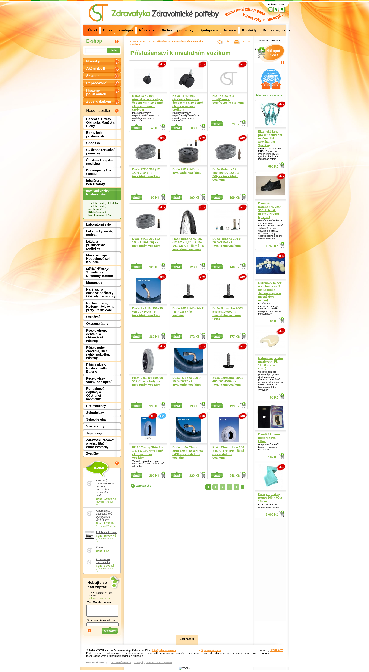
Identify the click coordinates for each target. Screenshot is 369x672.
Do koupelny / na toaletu (98, 172)
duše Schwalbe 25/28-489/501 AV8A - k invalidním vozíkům (228, 381)
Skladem (93, 76)
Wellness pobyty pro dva (159, 662)
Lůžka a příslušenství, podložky (96, 245)
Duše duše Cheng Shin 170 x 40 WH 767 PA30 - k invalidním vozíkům (188, 452)
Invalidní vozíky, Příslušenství (98, 192)
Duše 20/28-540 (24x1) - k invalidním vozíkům (188, 312)
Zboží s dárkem (98, 101)
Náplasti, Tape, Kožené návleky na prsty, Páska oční (100, 306)
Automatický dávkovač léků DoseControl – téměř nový (104, 515)
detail (136, 128)
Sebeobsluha (96, 419)
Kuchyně (139, 662)
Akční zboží (95, 68)
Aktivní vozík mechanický (103, 561)
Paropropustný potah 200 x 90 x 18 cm (270, 497)
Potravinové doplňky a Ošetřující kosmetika (95, 394)
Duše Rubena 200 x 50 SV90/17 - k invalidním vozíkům (186, 381)
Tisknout (245, 41)
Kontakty (249, 30)
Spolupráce (208, 30)
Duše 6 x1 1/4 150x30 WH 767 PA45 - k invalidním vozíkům (147, 312)
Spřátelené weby (211, 650)
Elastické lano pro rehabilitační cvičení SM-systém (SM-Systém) (270, 138)
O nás (107, 30)
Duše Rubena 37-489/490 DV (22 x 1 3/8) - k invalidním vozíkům (225, 174)
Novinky (93, 61)
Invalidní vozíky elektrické (103, 203)
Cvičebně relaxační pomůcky (100, 151)
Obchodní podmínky (176, 30)
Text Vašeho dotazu (99, 602)
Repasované (96, 83)
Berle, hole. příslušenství (95, 134)
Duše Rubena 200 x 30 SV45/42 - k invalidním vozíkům (226, 242)
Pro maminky (96, 406)
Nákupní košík (269, 45)
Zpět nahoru (187, 639)
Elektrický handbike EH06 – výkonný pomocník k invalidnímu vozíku (106, 488)
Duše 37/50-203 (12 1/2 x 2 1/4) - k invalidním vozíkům (146, 173)
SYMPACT (276, 650)
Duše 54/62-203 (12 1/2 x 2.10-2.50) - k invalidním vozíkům (146, 242)
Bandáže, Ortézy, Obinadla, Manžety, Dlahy (100, 122)
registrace (264, 40)
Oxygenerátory (97, 323)
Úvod (133, 41)
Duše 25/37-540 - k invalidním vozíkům (186, 171)
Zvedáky (92, 453)
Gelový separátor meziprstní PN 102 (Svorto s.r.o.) (270, 363)
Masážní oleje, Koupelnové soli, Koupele (98, 259)
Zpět (226, 41)
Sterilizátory (95, 426)
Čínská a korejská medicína (99, 161)
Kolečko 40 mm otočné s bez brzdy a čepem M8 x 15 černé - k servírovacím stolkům (147, 102)
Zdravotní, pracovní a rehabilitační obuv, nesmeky (100, 443)
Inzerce (97, 467)
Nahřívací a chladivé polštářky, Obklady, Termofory (101, 293)
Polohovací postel (106, 532)
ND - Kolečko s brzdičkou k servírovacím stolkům (228, 99)
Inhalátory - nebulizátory (95, 182)
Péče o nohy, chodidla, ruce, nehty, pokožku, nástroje (98, 353)
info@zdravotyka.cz (99, 598)
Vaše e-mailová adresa (101, 620)
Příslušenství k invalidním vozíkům (100, 214)
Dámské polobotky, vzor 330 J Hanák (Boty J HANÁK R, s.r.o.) (269, 210)
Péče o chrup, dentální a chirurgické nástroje (96, 336)
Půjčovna (146, 30)
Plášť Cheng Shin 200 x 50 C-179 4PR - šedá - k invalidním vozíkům (228, 452)
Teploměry (94, 433)
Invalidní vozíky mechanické (97, 208)
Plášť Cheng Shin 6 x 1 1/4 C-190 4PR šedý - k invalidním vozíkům (147, 452)
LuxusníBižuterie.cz (121, 662)
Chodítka (93, 143)
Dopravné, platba (276, 30)
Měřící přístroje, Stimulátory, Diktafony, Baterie (99, 272)
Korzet (99, 547)
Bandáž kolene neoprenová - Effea (269, 438)
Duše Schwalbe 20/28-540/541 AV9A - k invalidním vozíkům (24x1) (228, 313)
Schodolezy (95, 412)
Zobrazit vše (143, 485)
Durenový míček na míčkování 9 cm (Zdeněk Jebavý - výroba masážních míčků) (270, 291)
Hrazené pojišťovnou (96, 92)
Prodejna (125, 30)
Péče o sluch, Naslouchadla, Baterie (96, 368)
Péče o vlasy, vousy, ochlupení (98, 380)
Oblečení (93, 317)
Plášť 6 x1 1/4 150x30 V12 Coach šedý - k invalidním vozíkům (147, 381)
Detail (162, 127)
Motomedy (94, 282)
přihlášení (276, 40)
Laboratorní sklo (98, 224)
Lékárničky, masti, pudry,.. (99, 233)
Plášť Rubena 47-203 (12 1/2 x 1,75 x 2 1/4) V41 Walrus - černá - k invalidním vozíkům (188, 244)
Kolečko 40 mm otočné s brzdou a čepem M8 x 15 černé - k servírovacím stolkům (187, 102)
